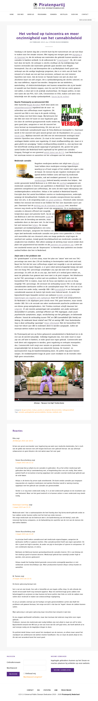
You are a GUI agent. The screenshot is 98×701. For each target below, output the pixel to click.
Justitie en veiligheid (44, 410)
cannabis (21, 412)
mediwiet (55, 412)
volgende (18, 309)
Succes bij (55, 97)
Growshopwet (62, 60)
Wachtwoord (12, 668)
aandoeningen (40, 180)
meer (47, 323)
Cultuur (34, 410)
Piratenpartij (52, 5)
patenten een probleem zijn (62, 245)
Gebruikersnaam (13, 662)
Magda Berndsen (33, 105)
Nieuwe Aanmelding (62, 670)
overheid (63, 183)
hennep (49, 412)
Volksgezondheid (68, 410)
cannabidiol (60, 289)
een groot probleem (53, 200)
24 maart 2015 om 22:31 (22, 579)
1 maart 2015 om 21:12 (24, 462)
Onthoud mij (30, 673)
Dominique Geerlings (21, 505)
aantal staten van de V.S (54, 152)
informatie (53, 323)
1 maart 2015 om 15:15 (21, 507)
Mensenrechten (56, 410)
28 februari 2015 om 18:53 (23, 441)
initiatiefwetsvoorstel (23, 108)
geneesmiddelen (40, 412)
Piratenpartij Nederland (71, 694)
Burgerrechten (26, 410)
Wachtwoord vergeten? (32, 677)
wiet (60, 412)
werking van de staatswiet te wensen (49, 206)
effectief (75, 163)
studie (48, 217)
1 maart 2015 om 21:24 (24, 534)
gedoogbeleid (29, 412)
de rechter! (64, 97)
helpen (35, 225)
